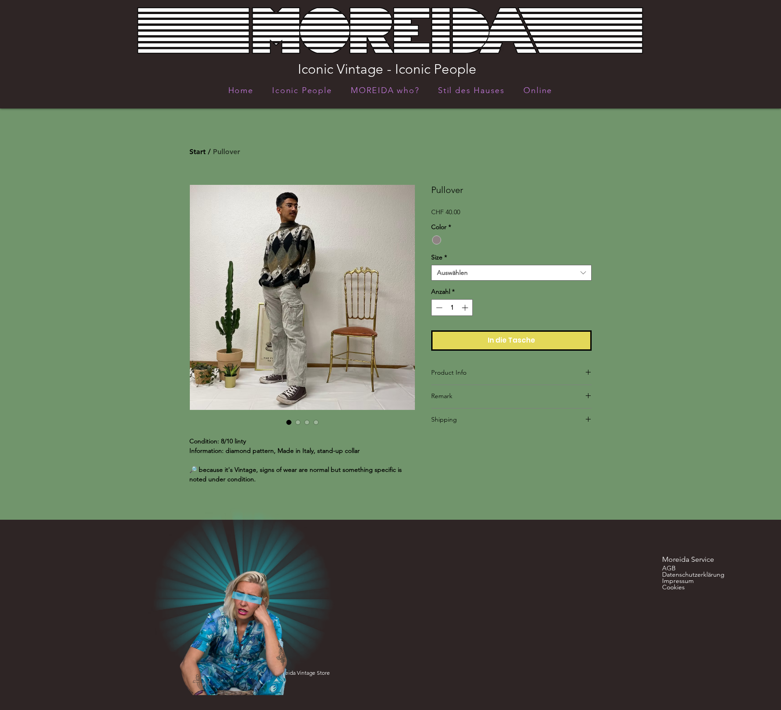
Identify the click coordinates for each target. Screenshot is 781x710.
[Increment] (465, 307)
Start (197, 151)
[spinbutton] (452, 307)
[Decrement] (438, 307)
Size (439, 257)
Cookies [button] (673, 587)
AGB (669, 568)
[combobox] (511, 273)
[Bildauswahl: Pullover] (288, 422)
